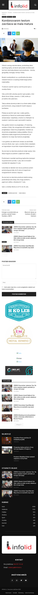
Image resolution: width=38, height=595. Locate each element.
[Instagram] (17, 580)
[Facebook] (9, 33)
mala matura (22, 193)
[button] (35, 4)
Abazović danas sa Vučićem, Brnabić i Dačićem (30, 214)
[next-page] (6, 255)
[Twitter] (14, 33)
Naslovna (4, 12)
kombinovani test (12, 193)
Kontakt (15, 593)
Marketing (21, 593)
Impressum (8, 593)
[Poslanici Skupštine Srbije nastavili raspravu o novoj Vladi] (7, 459)
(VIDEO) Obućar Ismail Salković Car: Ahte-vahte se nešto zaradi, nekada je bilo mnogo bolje (25, 238)
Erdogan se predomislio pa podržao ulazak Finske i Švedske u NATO (10, 214)
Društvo (10, 12)
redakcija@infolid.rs (14, 567)
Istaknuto (9, 16)
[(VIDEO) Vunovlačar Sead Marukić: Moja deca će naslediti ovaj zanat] (7, 248)
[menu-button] (3, 4)
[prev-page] (3, 255)
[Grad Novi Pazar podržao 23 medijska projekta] (7, 440)
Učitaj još (18, 424)
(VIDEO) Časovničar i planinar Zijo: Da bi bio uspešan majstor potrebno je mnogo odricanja (25, 228)
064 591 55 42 (18, 564)
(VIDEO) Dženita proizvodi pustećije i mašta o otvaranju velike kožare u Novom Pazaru (25, 416)
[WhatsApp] (18, 33)
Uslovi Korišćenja (29, 593)
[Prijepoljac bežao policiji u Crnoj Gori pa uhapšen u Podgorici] (7, 450)
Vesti (14, 16)
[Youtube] (26, 580)
